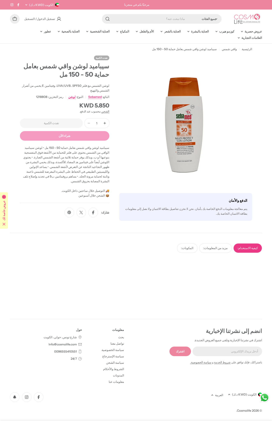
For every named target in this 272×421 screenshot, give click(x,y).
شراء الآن (64, 136)
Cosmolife (244, 410)
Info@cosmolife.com (63, 344)
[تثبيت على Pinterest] (69, 212)
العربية (219, 395)
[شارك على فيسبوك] (93, 212)
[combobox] (161, 19)
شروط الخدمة (222, 362)
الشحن (105, 111)
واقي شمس (229, 49)
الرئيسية (247, 49)
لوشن (72, 97)
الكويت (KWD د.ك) (41, 5)
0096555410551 (65, 351)
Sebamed (95, 97)
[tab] (247, 248)
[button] (4, 210)
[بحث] (107, 19)
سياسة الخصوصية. (200, 362)
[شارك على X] (81, 212)
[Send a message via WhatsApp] (264, 397)
